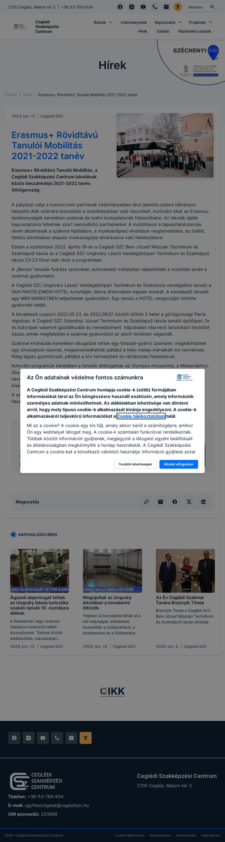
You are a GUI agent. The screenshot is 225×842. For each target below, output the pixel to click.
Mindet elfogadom (178, 464)
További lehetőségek (135, 464)
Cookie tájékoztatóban (141, 416)
